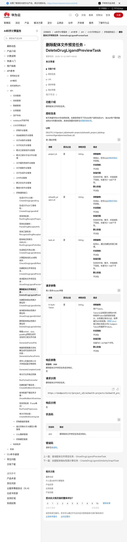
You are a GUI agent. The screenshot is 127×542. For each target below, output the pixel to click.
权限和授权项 (86, 121)
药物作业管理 (21, 130)
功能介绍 (51, 69)
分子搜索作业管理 (23, 168)
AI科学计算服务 (60, 32)
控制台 (99, 15)
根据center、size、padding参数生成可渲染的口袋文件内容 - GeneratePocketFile (28, 337)
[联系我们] (76, 15)
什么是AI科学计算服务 (55, 481)
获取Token (111, 321)
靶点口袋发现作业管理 (25, 150)
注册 (118, 15)
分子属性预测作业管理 (25, 163)
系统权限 (11, 503)
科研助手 (17, 444)
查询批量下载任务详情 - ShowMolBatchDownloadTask (28, 396)
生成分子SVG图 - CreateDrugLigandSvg (28, 199)
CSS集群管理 (22, 434)
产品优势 (49, 484)
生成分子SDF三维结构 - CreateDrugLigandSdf (28, 208)
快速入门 (11, 61)
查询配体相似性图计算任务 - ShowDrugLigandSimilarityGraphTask (28, 313)
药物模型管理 (21, 439)
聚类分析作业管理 (23, 188)
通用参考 (11, 473)
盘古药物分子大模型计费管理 (26, 428)
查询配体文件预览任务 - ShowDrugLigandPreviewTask (28, 282)
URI (49, 79)
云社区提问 (65, 516)
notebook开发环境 (21, 120)
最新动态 (11, 46)
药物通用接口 (21, 193)
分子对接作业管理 (23, 140)
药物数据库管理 (22, 421)
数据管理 (17, 105)
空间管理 (17, 96)
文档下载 (11, 464)
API (11, 91)
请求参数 (51, 85)
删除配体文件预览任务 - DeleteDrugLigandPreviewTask (28, 292)
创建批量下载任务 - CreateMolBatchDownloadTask (28, 386)
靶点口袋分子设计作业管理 (26, 156)
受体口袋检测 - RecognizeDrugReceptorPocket (28, 233)
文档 (83, 15)
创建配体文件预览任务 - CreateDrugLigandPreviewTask (28, 271)
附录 (12, 449)
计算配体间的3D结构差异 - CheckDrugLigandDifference (28, 260)
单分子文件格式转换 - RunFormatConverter (28, 377)
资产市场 (17, 115)
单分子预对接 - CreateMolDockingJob (28, 415)
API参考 (11, 71)
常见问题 (11, 459)
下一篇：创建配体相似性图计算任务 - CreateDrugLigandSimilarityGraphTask (81, 460)
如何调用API (15, 86)
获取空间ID (112, 201)
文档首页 (47, 32)
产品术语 (11, 478)
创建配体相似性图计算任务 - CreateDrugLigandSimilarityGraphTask (28, 303)
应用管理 (17, 110)
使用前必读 (14, 76)
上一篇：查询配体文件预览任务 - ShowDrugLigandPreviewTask (74, 456)
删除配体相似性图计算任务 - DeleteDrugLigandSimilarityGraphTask (28, 324)
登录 (108, 15)
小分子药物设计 (19, 125)
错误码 (54, 447)
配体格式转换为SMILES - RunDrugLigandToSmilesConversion (28, 242)
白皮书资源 (12, 493)
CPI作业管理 (21, 178)
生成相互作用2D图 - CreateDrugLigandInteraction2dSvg (28, 251)
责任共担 (11, 483)
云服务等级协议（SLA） (19, 488)
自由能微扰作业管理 (24, 135)
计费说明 (11, 56)
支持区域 (11, 498)
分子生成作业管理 (23, 173)
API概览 (13, 81)
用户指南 (11, 66)
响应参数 (51, 90)
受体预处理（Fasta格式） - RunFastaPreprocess (28, 406)
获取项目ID (112, 158)
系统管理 (17, 100)
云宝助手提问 (51, 516)
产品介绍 (11, 51)
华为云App (118, 8)
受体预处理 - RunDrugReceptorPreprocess (28, 217)
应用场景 (49, 488)
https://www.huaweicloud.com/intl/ (62, 3)
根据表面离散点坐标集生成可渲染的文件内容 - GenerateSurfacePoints (28, 352)
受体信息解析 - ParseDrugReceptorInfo (28, 225)
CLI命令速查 (13, 454)
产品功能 (49, 492)
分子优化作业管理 (23, 145)
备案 (91, 15)
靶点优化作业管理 (23, 183)
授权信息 (51, 74)
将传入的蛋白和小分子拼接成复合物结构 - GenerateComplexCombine (28, 365)
